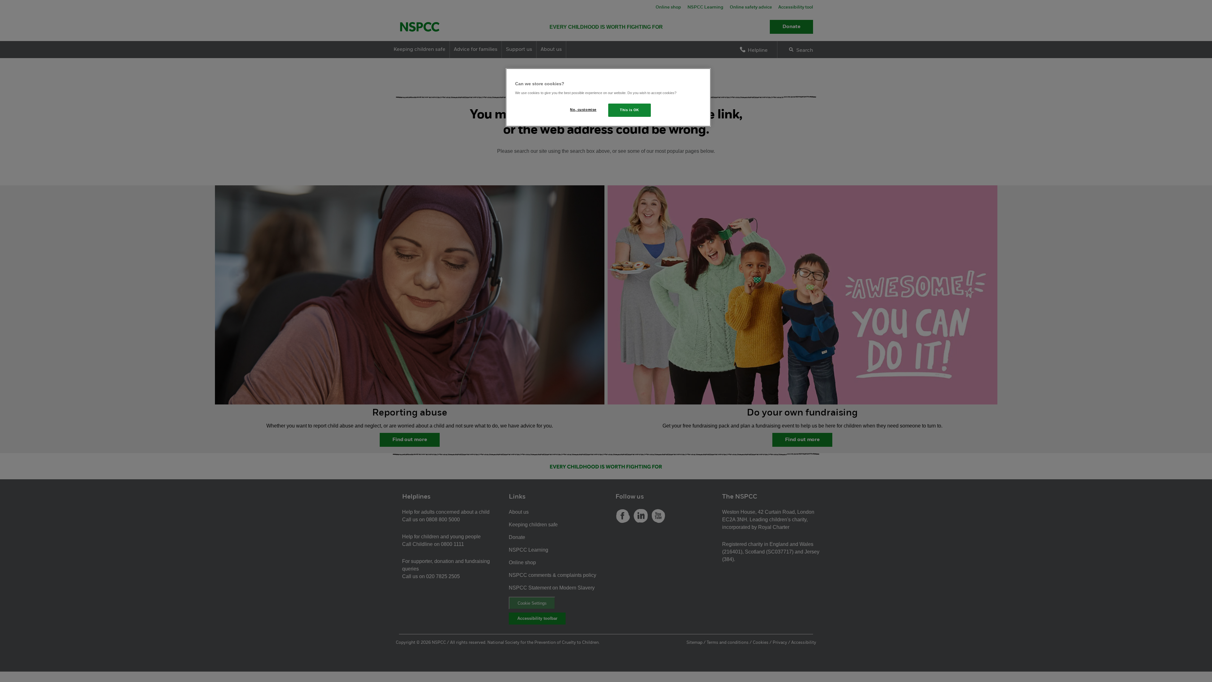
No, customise (583, 109)
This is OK (629, 110)
